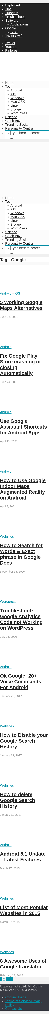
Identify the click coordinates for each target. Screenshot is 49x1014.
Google (10, 28)
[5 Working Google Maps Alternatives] (24, 289)
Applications (19, 24)
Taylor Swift (13, 36)
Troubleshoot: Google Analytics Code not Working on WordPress (21, 619)
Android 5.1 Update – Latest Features (22, 856)
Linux (14, 105)
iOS (13, 94)
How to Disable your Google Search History (24, 740)
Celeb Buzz (13, 121)
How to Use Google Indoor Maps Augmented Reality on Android (23, 489)
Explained (12, 5)
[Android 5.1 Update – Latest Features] (24, 841)
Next (9, 979)
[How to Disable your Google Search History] (24, 722)
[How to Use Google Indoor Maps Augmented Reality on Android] (24, 467)
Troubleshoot (15, 17)
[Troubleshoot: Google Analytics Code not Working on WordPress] (24, 598)
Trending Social (16, 124)
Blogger (16, 109)
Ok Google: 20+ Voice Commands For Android (20, 681)
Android (16, 90)
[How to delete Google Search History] (24, 781)
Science (11, 117)
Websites (7, 536)
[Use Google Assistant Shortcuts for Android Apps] (24, 408)
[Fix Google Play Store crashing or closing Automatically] (24, 343)
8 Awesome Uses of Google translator (23, 963)
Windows (17, 98)
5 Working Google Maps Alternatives (21, 305)
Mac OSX (17, 102)
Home (9, 82)
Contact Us (13, 1008)
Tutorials (11, 13)
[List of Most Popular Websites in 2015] (24, 894)
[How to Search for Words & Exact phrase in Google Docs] (24, 532)
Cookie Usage (15, 997)
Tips (8, 9)
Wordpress (8, 601)
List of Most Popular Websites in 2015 (24, 910)
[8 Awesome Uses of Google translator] (24, 948)
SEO (14, 32)
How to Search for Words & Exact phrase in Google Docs (21, 554)
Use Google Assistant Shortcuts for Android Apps (23, 426)
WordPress (18, 113)
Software (11, 20)
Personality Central (19, 128)
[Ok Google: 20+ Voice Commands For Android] (24, 663)
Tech (8, 86)
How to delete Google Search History (17, 800)
